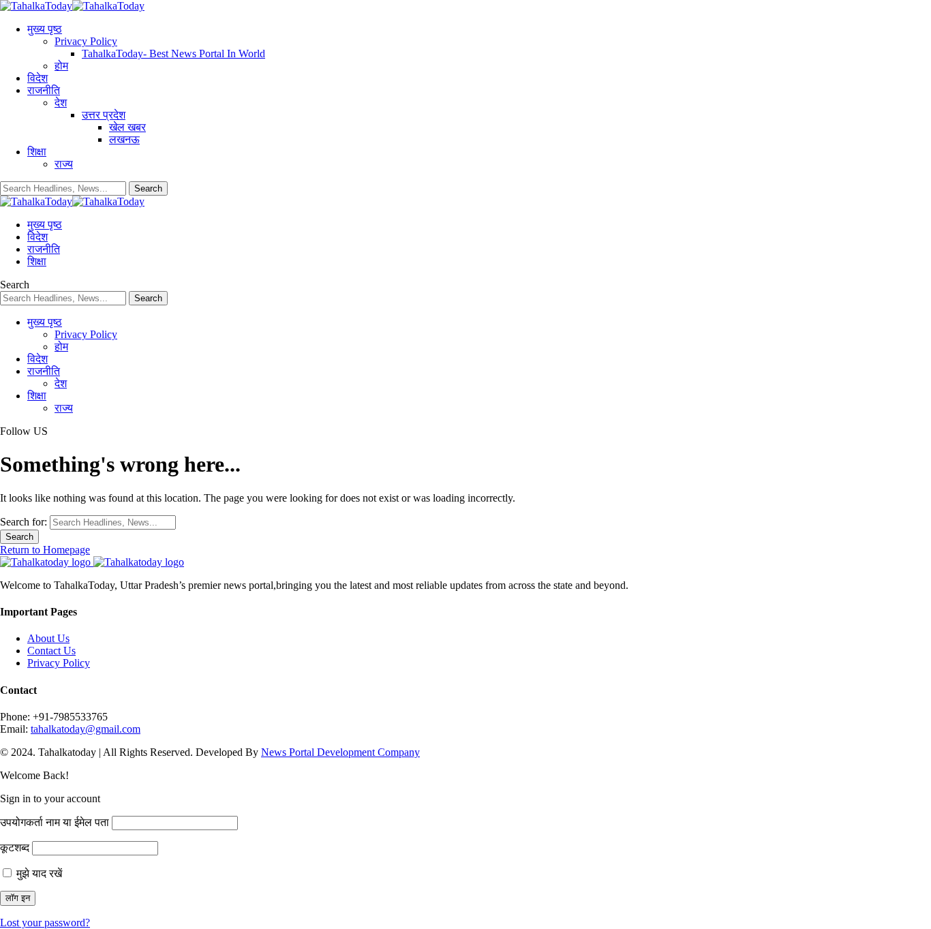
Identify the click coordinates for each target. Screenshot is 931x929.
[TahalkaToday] (72, 6)
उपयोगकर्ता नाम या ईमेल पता (54, 822)
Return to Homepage (45, 549)
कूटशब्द (14, 847)
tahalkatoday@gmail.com (85, 729)
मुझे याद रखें (38, 873)
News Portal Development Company (340, 752)
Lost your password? (45, 922)
